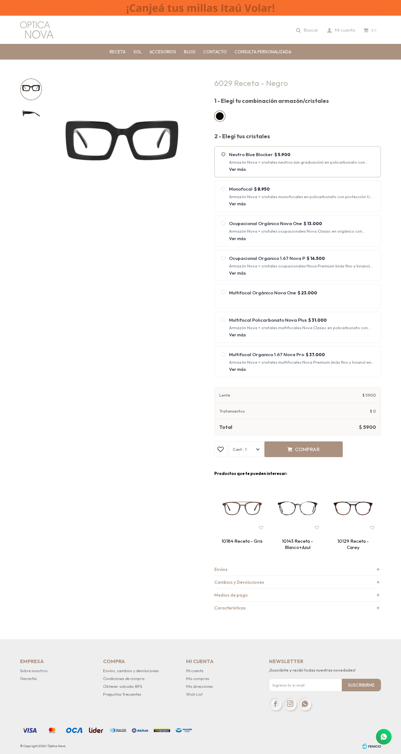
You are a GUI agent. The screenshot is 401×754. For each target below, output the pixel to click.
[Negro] (219, 116)
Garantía (28, 678)
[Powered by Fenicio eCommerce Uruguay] (371, 746)
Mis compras (197, 678)
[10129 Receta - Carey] (353, 508)
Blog (189, 52)
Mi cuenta (194, 670)
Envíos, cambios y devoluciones (131, 670)
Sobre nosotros (34, 670)
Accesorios (162, 52)
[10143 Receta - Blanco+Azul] (297, 508)
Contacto (215, 52)
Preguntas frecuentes (122, 694)
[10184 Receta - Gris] (242, 508)
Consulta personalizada (263, 52)
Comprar (307, 449)
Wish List (194, 694)
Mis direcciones (199, 686)
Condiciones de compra (123, 678)
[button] (307, 30)
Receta (118, 52)
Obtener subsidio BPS (122, 686)
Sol (137, 52)
